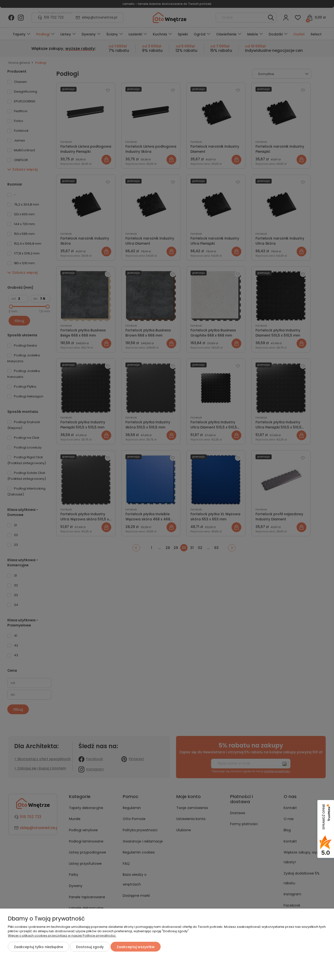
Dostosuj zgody (90, 946)
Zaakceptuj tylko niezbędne (38, 946)
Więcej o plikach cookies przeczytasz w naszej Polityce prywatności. (62, 935)
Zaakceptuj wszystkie (136, 946)
